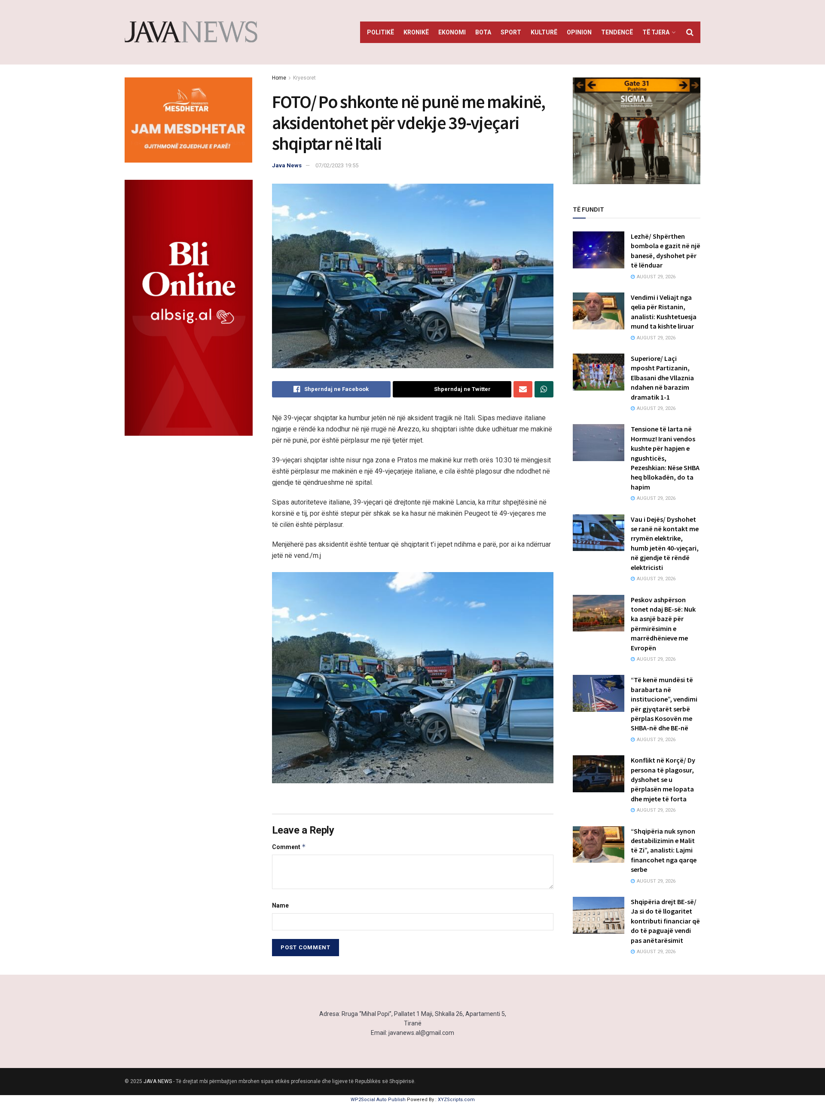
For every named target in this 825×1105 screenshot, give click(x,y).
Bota (483, 32)
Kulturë (544, 32)
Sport (511, 32)
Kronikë (416, 32)
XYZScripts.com (456, 1099)
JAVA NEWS (158, 1081)
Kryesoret (304, 78)
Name (280, 905)
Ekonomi (452, 32)
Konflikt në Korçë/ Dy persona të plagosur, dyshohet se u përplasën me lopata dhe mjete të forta (663, 779)
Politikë (380, 32)
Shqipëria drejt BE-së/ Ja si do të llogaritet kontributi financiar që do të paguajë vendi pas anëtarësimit (665, 921)
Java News (287, 165)
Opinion (579, 32)
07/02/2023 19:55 (336, 165)
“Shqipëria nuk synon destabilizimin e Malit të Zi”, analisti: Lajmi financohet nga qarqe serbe (664, 850)
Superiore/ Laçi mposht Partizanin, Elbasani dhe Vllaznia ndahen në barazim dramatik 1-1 (662, 377)
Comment (289, 847)
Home (279, 78)
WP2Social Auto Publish (378, 1099)
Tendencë (617, 32)
